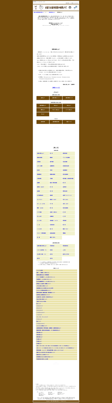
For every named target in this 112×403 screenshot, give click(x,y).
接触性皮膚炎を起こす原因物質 (43, 274)
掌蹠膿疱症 (39, 174)
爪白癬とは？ (39, 339)
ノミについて (39, 314)
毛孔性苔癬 (65, 161)
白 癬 (64, 216)
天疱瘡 (51, 178)
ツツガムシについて (40, 323)
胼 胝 (51, 207)
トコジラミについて (40, 312)
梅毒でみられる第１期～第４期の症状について (46, 352)
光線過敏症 (65, 170)
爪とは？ (43, 114)
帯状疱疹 (64, 220)
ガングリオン (39, 199)
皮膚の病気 (43, 121)
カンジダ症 (39, 220)
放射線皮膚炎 (52, 233)
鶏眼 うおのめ (40, 207)
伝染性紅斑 (52, 224)
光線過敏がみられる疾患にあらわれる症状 (45, 288)
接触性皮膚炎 (39, 157)
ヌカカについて (40, 305)
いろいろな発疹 (40, 270)
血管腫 (38, 191)
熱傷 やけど (65, 228)
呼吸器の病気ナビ (50, 394)
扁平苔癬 (51, 161)
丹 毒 (51, 203)
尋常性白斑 (65, 191)
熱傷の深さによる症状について (43, 354)
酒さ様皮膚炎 (65, 174)
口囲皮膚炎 (39, 178)
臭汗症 (38, 258)
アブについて (39, 319)
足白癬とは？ (39, 343)
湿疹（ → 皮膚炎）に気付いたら (43, 272)
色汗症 (51, 258)
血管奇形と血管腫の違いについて (43, 294)
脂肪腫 (51, 195)
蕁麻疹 (51, 157)
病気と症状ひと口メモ (42, 394)
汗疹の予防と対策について (42, 299)
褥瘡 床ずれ (52, 237)
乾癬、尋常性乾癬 (53, 182)
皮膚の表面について (56, 97)
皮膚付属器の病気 (56, 121)
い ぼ (38, 224)
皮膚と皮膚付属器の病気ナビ (39, 12)
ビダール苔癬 (39, 165)
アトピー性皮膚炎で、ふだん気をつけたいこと (46, 277)
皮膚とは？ (43, 97)
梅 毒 (64, 224)
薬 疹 (51, 228)
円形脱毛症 (52, 245)
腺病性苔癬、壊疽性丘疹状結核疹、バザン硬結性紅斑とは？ (48, 330)
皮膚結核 (51, 216)
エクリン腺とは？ (69, 109)
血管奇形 (64, 186)
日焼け (51, 170)
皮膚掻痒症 (52, 165)
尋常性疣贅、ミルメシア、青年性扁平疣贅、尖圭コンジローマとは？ (50, 350)
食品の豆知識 (50, 392)
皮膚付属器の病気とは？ (42, 245)
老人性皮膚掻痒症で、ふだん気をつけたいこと (46, 281)
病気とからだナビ (41, 393)
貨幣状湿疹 (65, 153)
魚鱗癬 (38, 182)
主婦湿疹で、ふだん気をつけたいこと (44, 279)
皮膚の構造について (69, 97)
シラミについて (40, 310)
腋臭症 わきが (53, 199)
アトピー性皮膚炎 (66, 157)
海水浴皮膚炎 (65, 207)
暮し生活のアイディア (51, 393)
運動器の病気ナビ (41, 395)
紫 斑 (64, 182)
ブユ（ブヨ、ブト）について (42, 316)
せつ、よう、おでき (41, 203)
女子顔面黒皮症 (40, 195)
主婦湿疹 (39, 161)
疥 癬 (64, 212)
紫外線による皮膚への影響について (44, 283)
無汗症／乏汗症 (66, 254)
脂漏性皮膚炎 (52, 174)
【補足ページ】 (56, 87)
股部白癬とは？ (40, 336)
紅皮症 (38, 170)
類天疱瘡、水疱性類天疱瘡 (68, 178)
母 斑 (51, 191)
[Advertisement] (56, 37)
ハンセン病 (39, 228)
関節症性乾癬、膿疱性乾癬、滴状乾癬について (46, 292)
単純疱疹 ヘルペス (54, 220)
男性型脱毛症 (65, 245)
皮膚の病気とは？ (52, 12)
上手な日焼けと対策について (42, 285)
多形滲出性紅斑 (66, 165)
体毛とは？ (69, 105)
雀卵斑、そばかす (40, 186)
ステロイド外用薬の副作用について (44, 290)
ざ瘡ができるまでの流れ (41, 301)
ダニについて (39, 308)
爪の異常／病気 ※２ (41, 254)
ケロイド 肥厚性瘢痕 (41, 233)
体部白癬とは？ (40, 334)
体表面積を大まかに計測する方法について (45, 356)
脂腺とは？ (43, 109)
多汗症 (51, 254)
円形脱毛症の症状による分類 (42, 359)
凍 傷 (38, 237)
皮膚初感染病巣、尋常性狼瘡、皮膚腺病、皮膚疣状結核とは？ (49, 328)
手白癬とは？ (39, 341)
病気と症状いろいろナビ (61, 393)
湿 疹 (51, 153)
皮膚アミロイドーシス (67, 195)
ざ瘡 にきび (65, 203)
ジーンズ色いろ (41, 392)
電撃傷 (64, 233)
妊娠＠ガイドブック (60, 394)
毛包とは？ (56, 105)
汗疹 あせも (65, 199)
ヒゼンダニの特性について (42, 325)
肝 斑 (51, 186)
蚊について (39, 303)
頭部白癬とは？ (40, 332)
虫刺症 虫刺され (53, 212)
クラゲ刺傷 (39, 212)
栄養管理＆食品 (60, 392)
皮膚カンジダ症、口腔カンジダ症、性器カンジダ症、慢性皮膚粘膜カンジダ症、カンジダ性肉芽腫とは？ (53, 345)
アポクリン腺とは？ (56, 109)
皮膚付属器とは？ (43, 105)
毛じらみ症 (39, 216)
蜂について (39, 321)
